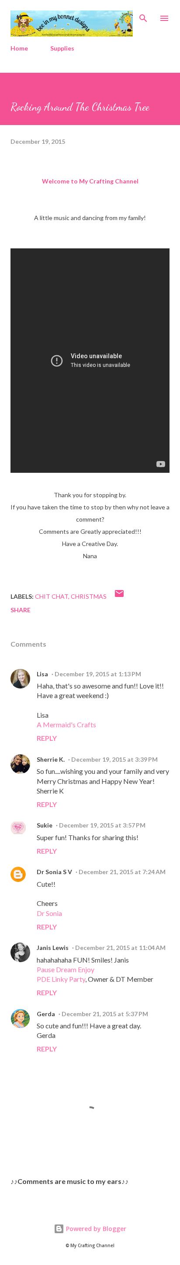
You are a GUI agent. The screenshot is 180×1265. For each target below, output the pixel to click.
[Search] (143, 15)
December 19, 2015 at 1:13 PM (98, 674)
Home (19, 48)
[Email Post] (119, 596)
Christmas (89, 596)
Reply (47, 738)
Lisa (42, 674)
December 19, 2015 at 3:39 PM (114, 759)
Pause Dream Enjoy (65, 969)
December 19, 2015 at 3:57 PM (102, 825)
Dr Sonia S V (54, 871)
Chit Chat (51, 596)
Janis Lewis (53, 947)
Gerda (46, 1013)
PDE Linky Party (61, 979)
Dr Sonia (49, 913)
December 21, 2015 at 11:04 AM (120, 947)
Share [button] (20, 610)
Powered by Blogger (95, 1228)
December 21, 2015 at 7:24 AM (122, 871)
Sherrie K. (51, 759)
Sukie (44, 825)
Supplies (62, 48)
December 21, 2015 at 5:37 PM (105, 1013)
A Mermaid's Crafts (66, 724)
